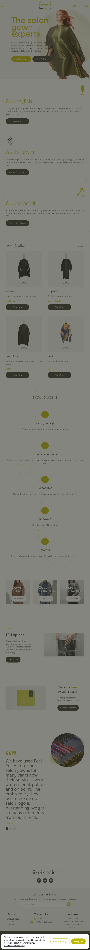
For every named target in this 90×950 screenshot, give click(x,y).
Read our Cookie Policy (14, 945)
